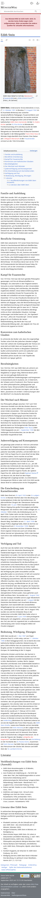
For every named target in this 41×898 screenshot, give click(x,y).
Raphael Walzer (31, 473)
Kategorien (5, 865)
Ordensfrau (32, 865)
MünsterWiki (9, 7)
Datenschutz (5, 893)
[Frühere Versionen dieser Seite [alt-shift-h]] (33, 40)
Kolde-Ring (8, 720)
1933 (24, 495)
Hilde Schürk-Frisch (26, 98)
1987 (24, 636)
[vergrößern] (37, 96)
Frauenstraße (8, 98)
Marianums (28, 96)
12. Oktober (7, 110)
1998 (3, 641)
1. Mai (19, 636)
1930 (32, 430)
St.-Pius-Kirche (17, 124)
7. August (30, 600)
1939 (24, 616)
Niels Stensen (18, 728)
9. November (19, 526)
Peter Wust (28, 428)
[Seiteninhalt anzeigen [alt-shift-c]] (2, 40)
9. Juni (19, 616)
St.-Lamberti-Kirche (15, 749)
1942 (35, 110)
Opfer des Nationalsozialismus (20, 867)
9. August (29, 110)
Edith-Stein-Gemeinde (19, 122)
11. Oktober (34, 638)
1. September (24, 430)
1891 (14, 110)
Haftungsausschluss (19, 895)
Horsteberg (36, 739)
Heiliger (4, 867)
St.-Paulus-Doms (23, 742)
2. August (31, 595)
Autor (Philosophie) (8, 870)
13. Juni (14, 505)
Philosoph (13, 865)
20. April (19, 495)
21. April (27, 521)
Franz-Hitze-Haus (31, 134)
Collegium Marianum (11, 139)
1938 (32, 521)
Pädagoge (23, 865)
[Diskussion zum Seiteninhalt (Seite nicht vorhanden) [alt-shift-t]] (6, 40)
